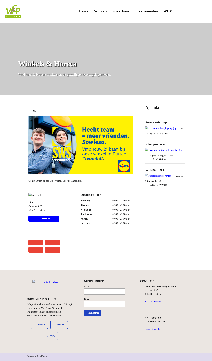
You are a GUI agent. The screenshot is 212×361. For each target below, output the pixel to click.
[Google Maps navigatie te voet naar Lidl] (35, 242)
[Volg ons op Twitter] (165, 310)
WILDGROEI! (155, 169)
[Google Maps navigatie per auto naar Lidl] (35, 250)
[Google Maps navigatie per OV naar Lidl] (52, 250)
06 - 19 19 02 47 (153, 301)
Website (45, 218)
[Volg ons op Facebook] (147, 310)
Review (61, 324)
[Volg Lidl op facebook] (31, 231)
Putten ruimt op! (156, 122)
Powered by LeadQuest (37, 356)
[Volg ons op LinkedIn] (159, 310)
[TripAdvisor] (50, 288)
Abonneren (93, 312)
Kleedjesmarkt (155, 144)
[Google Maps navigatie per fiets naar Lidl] (52, 242)
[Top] (183, 357)
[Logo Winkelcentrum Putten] (13, 11)
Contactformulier (153, 329)
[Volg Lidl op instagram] (39, 231)
